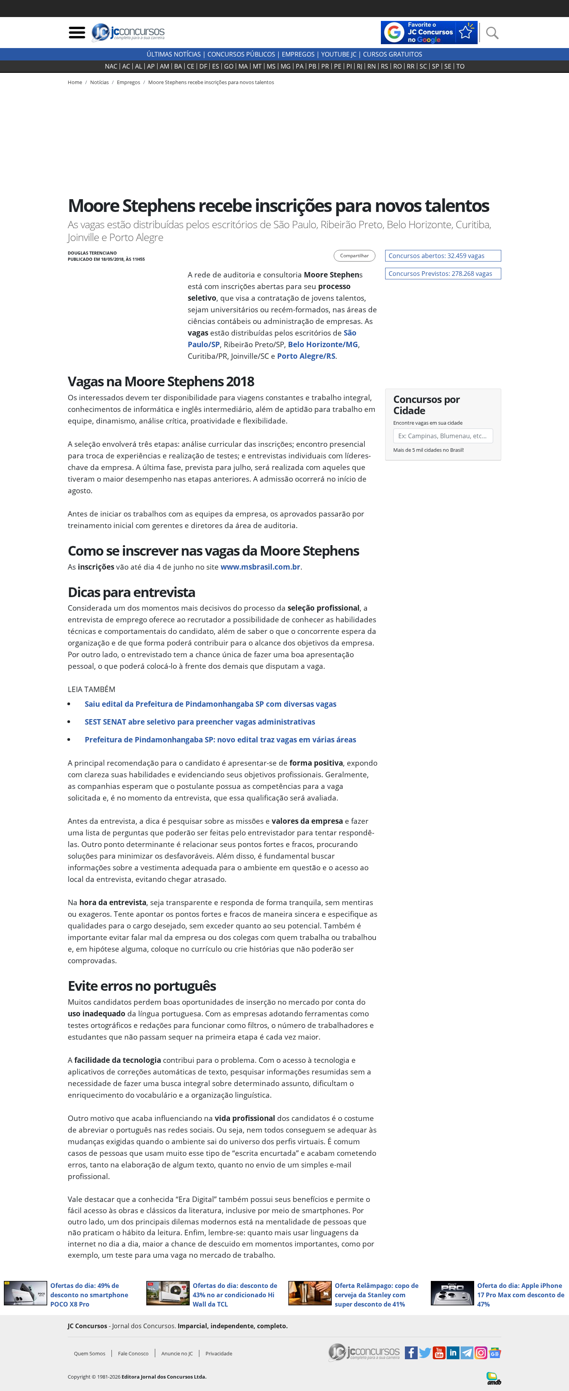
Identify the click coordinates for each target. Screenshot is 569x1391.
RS (384, 66)
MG (286, 66)
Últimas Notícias (174, 54)
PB (312, 66)
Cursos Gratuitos (392, 54)
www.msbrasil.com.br (260, 566)
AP (151, 66)
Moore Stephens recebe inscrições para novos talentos (211, 82)
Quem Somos (89, 1353)
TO (460, 66)
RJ (359, 66)
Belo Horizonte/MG (323, 344)
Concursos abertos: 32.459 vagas (437, 255)
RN (371, 66)
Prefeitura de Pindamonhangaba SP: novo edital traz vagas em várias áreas (220, 739)
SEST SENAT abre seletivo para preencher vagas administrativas (200, 721)
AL (138, 66)
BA (178, 66)
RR (411, 66)
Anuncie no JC (177, 1353)
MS (271, 66)
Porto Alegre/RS (306, 356)
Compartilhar (354, 255)
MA (243, 66)
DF (203, 66)
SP (435, 66)
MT (257, 66)
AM (164, 66)
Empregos (298, 54)
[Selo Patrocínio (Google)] (429, 32)
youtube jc (338, 54)
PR (325, 66)
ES (215, 66)
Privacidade (219, 1353)
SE (447, 66)
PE (337, 66)
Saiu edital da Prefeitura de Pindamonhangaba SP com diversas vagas (210, 704)
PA (299, 66)
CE (190, 66)
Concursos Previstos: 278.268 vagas (440, 273)
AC (126, 66)
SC (423, 66)
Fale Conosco (133, 1353)
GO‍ (228, 66)
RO (397, 66)
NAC (111, 66)
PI (349, 66)
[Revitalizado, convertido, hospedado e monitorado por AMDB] (494, 1377)
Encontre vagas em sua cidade (428, 422)
